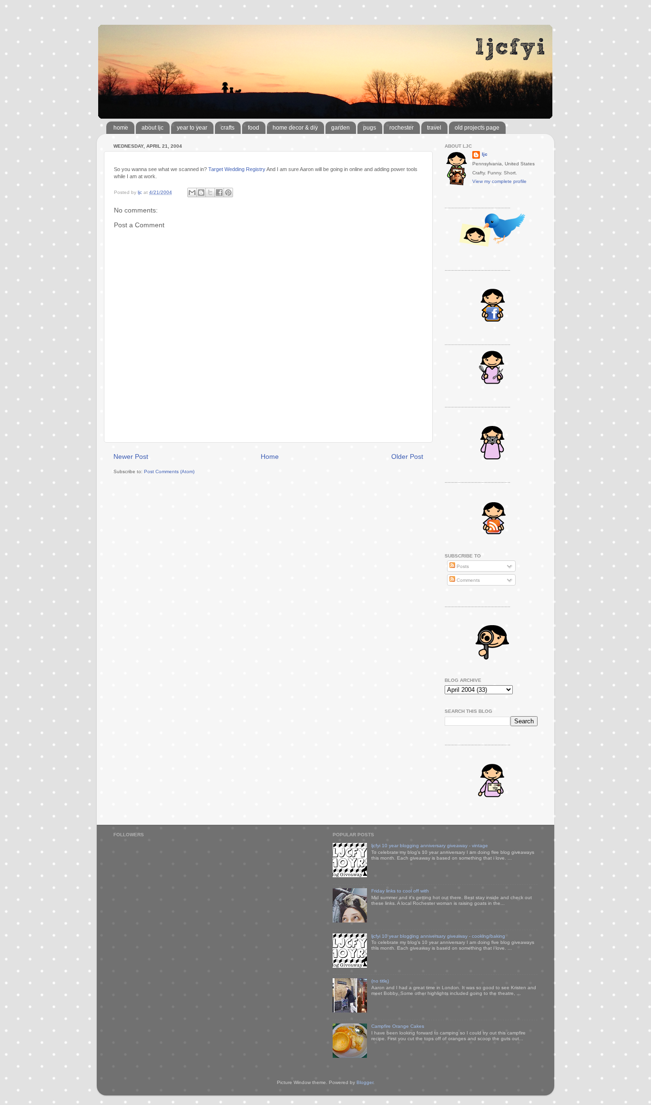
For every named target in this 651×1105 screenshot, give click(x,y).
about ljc (152, 127)
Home (270, 456)
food (253, 127)
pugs (369, 127)
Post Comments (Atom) (169, 471)
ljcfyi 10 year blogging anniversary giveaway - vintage (429, 845)
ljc (485, 154)
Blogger (364, 1082)
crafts (227, 127)
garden (340, 127)
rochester (401, 127)
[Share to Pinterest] (228, 192)
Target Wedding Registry (236, 169)
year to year (192, 127)
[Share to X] (210, 192)
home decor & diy (295, 127)
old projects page (477, 127)
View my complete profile (499, 181)
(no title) (380, 980)
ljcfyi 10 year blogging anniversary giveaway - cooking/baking (438, 936)
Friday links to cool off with (400, 890)
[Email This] (192, 192)
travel (434, 127)
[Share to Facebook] (219, 192)
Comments (467, 580)
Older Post (407, 456)
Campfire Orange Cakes (397, 1026)
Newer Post (130, 456)
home (120, 127)
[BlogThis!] (201, 192)
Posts (462, 566)
